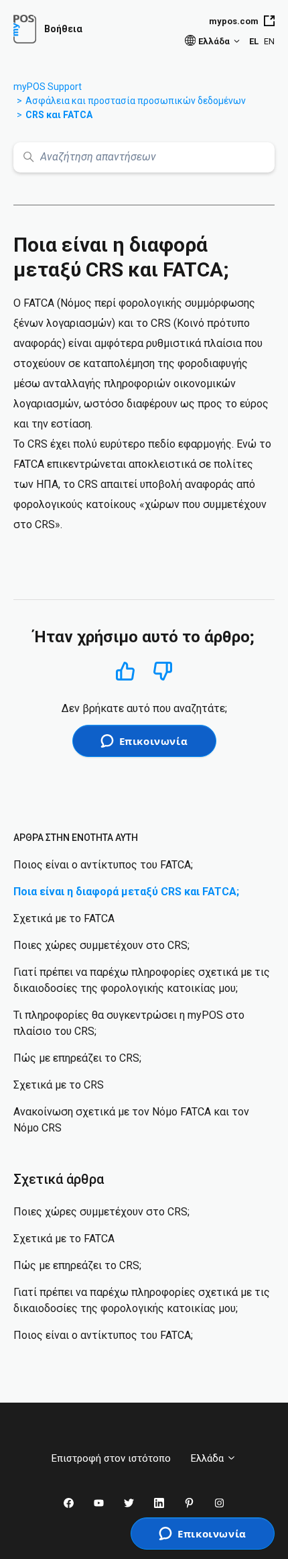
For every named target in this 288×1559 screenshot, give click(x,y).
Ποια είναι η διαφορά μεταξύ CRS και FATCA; (126, 891)
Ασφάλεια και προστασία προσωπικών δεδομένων (135, 100)
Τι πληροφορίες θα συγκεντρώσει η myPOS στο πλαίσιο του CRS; (128, 1023)
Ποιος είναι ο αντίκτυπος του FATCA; (103, 864)
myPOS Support (47, 86)
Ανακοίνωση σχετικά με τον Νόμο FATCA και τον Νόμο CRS (131, 1119)
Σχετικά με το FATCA (64, 918)
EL (254, 41)
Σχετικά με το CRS (58, 1084)
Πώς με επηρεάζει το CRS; (77, 1058)
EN (269, 41)
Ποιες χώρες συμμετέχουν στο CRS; (101, 945)
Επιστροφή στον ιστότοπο (111, 1458)
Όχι (163, 671)
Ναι (125, 670)
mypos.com (234, 21)
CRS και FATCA (58, 114)
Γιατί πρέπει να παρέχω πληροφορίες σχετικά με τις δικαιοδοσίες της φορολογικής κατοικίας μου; (141, 980)
